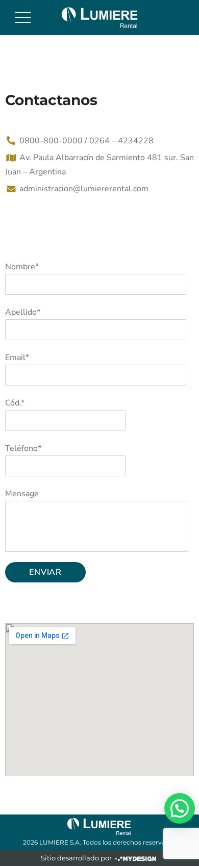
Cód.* (14, 403)
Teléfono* (23, 448)
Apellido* (22, 312)
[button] (179, 808)
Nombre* (22, 266)
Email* (17, 357)
